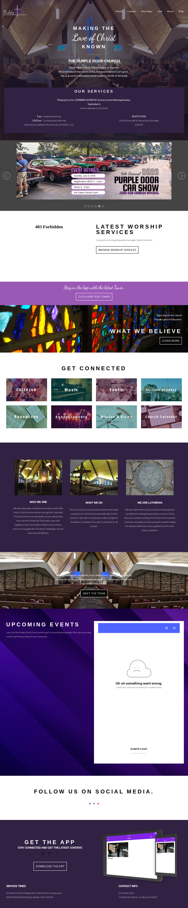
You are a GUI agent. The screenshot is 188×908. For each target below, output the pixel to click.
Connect (131, 11)
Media (119, 11)
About (170, 11)
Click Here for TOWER (94, 297)
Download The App (50, 866)
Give (160, 11)
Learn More (170, 341)
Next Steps (147, 11)
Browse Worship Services (117, 250)
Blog (181, 11)
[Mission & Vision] (116, 428)
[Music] (71, 401)
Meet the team (94, 593)
